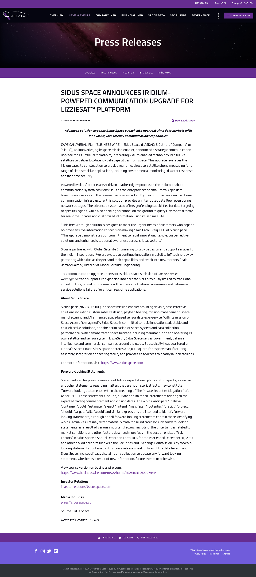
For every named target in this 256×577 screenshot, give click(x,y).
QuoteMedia (95, 568)
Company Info (105, 15)
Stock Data (156, 15)
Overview (57, 15)
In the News (164, 73)
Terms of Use (161, 572)
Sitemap (226, 554)
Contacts (128, 538)
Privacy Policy (200, 554)
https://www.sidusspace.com (122, 363)
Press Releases (108, 73)
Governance (201, 15)
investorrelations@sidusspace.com (86, 487)
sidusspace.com (240, 15)
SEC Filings (178, 15)
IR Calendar (128, 73)
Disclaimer (214, 554)
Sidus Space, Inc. (204, 550)
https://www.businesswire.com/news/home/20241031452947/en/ (108, 473)
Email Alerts (146, 73)
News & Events (79, 15)
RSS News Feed (149, 538)
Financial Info (132, 15)
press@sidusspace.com (77, 502)
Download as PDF (185, 121)
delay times (158, 568)
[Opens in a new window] (36, 550)
